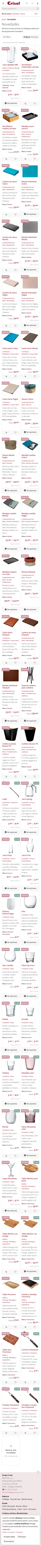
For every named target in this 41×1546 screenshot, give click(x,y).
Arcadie (25, 1019)
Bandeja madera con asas (9, 573)
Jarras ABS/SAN (8, 86)
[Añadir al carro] (25, 103)
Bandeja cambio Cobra (29, 456)
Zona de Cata (15, 1499)
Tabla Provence (9, 1294)
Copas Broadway (9, 1178)
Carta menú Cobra (10, 348)
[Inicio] (13, 3)
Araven (9, 91)
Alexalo (28, 87)
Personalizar (9, 1541)
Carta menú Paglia (10, 399)
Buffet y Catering (8, 68)
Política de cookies (8, 1532)
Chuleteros (33, 1353)
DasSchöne (11, 820)
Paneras (28, 405)
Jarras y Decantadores (28, 803)
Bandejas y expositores (28, 1187)
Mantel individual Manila (29, 238)
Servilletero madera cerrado (9, 127)
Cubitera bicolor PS (30, 743)
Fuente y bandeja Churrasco (29, 1295)
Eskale (5, 1019)
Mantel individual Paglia (29, 293)
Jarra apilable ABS (10, 64)
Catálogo (5, 1499)
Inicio (4, 19)
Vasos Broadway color (29, 1128)
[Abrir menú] (3, 3)
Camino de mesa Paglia (9, 293)
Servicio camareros (32, 463)
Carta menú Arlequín (7, 633)
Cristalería (25, 802)
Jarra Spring (27, 799)
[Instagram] (38, 1473)
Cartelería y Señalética (6, 353)
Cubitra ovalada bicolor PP (9, 745)
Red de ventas (6, 14)
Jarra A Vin (26, 855)
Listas (26, 3)
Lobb (4, 799)
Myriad (5, 1126)
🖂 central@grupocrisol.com (13, 1492)
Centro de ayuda (8, 1506)
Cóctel (31, 1132)
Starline (5, 1073)
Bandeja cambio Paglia (29, 514)
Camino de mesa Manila (9, 238)
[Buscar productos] (38, 8)
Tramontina (30, 1204)
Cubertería (6, 802)
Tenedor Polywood (10, 1405)
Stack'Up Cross (28, 965)
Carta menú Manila (30, 348)
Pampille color (28, 1073)
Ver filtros (6, 37)
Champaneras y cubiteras (29, 694)
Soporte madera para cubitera (29, 686)
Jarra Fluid (7, 855)
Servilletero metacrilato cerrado (30, 65)
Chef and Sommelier (7, 933)
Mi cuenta (32, 1509)
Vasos (12, 917)
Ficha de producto (9, 1509)
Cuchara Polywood (30, 1349)
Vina (23, 911)
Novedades (15, 14)
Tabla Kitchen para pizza (30, 1179)
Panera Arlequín (28, 571)
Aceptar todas (9, 1537)
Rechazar (22, 1537)
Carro (25, 1509)
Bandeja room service (28, 127)
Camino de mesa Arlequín (29, 633)
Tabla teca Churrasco (6, 1350)
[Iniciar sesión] (37, 3)
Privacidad (19, 1532)
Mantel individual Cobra (29, 182)
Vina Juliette (7, 965)
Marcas (22, 14)
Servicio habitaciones (26, 135)
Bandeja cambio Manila (9, 514)
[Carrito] (32, 3)
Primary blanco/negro (8, 912)
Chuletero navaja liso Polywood (29, 1406)
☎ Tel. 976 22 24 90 (9, 1489)
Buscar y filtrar (21, 1506)
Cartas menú (14, 354)
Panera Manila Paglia (8, 456)
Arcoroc (29, 820)
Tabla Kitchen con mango (10, 1234)
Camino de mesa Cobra (9, 182)
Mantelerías (11, 189)
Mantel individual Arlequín (9, 686)
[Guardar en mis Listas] (34, 103)
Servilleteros (30, 72)
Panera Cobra (27, 399)
